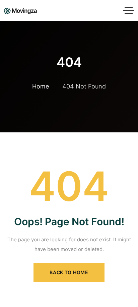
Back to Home (69, 272)
